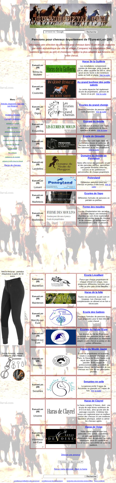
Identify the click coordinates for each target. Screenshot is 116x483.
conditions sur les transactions (52, 481)
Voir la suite (105, 75)
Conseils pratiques (13, 119)
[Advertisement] (12, 218)
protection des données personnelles (80, 481)
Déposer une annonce (70, 455)
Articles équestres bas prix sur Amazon (12, 105)
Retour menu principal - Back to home (70, 469)
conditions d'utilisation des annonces (26, 481)
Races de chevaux (12, 165)
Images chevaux (12, 115)
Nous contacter (99, 481)
